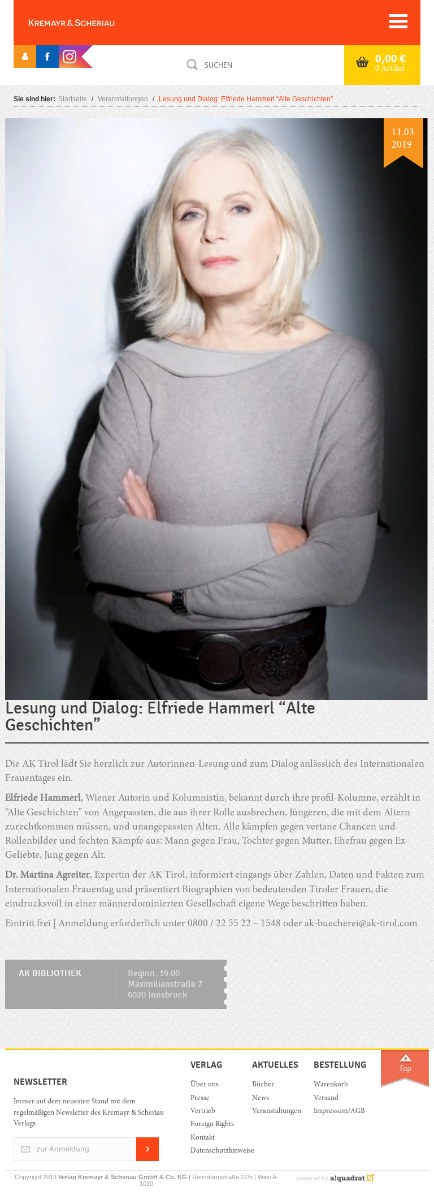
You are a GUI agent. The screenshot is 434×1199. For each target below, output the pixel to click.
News (260, 1098)
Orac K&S (90, 22)
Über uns (204, 1085)
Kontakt (202, 1138)
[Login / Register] (25, 56)
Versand (326, 1098)
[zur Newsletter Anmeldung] (147, 1159)
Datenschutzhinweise (212, 1151)
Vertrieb (202, 1111)
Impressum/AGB (336, 1111)
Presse (200, 1098)
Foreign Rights (212, 1124)
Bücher (263, 1085)
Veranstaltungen (123, 99)
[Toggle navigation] (398, 21)
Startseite (72, 99)
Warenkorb (331, 1085)
